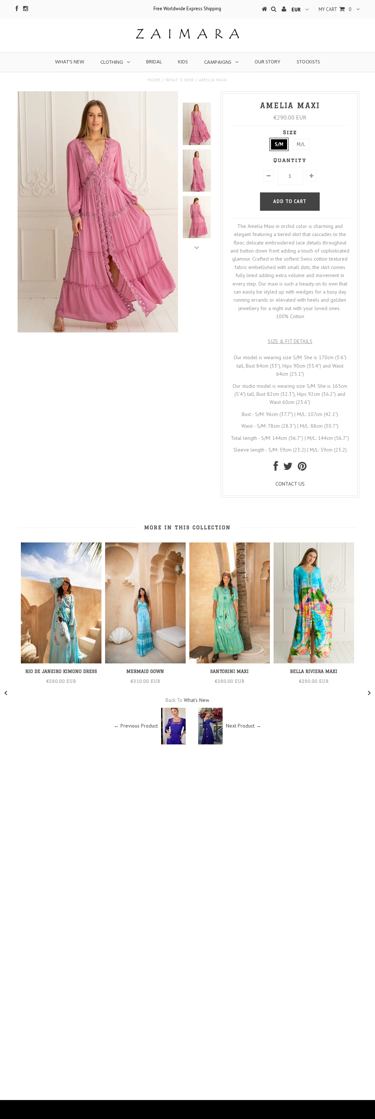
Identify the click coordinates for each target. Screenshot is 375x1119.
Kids (183, 62)
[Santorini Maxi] (229, 661)
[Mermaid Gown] (145, 661)
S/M (279, 144)
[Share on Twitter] (288, 468)
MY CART (335, 9)
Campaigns (217, 62)
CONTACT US (290, 484)
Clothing (111, 62)
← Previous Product (136, 725)
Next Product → (243, 725)
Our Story (268, 62)
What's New (69, 62)
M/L (301, 144)
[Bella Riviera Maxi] (314, 661)
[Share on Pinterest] (302, 468)
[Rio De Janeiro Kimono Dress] (61, 661)
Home (154, 79)
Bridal (154, 62)
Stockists (308, 62)
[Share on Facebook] (276, 468)
